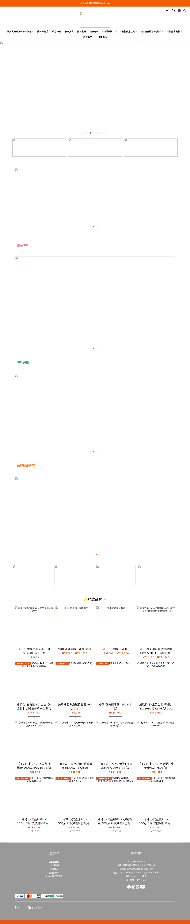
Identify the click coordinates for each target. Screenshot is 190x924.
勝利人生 (69, 31)
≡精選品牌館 (108, 31)
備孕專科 (56, 31)
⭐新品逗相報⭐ (174, 31)
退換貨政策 (54, 872)
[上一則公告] (12, 3)
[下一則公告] (178, 3)
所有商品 (87, 37)
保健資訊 (102, 37)
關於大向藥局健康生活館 (19, 31)
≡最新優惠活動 (127, 31)
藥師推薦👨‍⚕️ (43, 31)
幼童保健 (94, 31)
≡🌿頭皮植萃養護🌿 (151, 31)
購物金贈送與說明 (54, 876)
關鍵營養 (81, 31)
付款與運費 (54, 865)
